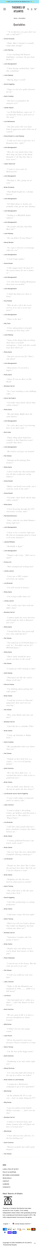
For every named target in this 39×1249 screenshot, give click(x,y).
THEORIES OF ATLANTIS (18, 9)
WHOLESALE (7, 1178)
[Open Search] (28, 9)
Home (15, 18)
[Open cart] (35, 9)
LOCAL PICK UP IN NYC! (11, 1169)
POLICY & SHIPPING (9, 1172)
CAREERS (6, 1184)
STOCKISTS (6, 1187)
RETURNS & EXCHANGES (11, 1175)
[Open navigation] (4, 9)
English (5, 1224)
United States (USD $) (22, 1224)
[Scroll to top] (35, 1243)
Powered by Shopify (10, 1245)
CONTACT (6, 1181)
